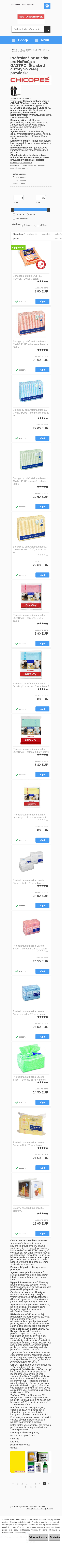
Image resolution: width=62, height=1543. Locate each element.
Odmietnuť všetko (38, 1537)
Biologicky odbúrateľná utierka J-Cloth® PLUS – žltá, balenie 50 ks (30, 549)
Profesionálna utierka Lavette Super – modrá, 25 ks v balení (29, 1013)
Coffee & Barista (19, 174)
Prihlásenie (15, 5)
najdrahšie (46, 234)
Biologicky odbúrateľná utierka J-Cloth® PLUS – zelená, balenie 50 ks (30, 481)
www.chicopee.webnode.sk (21, 163)
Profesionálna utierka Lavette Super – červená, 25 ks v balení (30, 947)
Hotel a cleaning (19, 180)
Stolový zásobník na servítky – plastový (29, 1209)
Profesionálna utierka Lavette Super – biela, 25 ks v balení (28, 881)
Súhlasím (54, 1537)
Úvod (14, 50)
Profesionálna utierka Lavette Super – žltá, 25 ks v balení (28, 1144)
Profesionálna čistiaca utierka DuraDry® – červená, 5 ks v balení (29, 618)
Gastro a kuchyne (20, 177)
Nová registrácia (28, 5)
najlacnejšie (32, 234)
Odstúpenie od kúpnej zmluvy (39, 1508)
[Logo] (31, 17)
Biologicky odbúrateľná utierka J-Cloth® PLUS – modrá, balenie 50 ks (31, 413)
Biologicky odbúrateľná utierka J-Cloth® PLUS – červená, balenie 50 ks (30, 344)
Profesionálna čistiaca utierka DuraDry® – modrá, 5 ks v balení (31, 685)
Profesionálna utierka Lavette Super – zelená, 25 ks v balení (29, 1078)
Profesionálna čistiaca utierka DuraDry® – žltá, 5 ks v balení (29, 816)
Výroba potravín (19, 183)
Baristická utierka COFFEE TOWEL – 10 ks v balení (27, 277)
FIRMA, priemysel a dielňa (30, 50)
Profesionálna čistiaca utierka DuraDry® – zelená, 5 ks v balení (31, 750)
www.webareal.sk (37, 1506)
